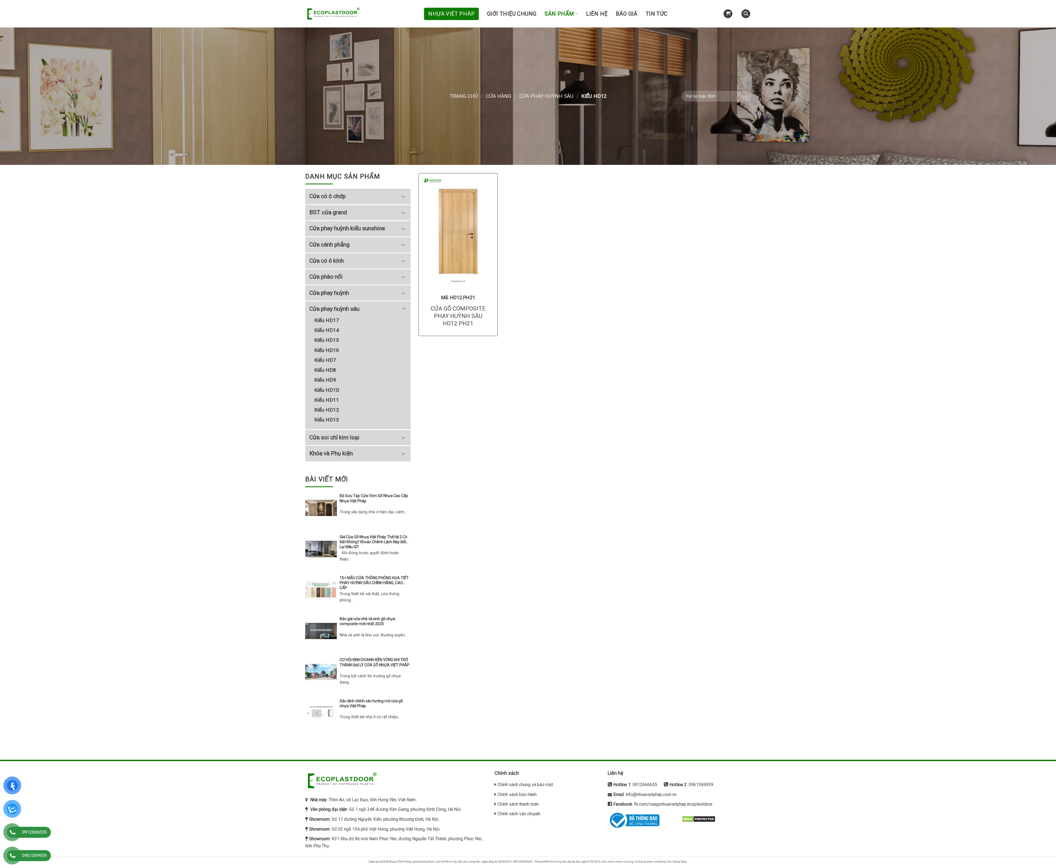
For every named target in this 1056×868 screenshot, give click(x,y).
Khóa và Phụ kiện (331, 453)
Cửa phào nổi (326, 276)
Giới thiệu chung (511, 13)
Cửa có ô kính (326, 260)
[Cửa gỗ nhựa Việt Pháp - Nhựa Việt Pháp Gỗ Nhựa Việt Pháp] (332, 14)
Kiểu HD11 (326, 400)
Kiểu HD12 (326, 410)
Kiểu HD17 (326, 320)
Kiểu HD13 (326, 420)
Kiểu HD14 (326, 330)
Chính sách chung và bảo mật (525, 784)
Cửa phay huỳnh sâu (546, 96)
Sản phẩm (559, 13)
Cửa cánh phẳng (329, 244)
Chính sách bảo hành (517, 794)
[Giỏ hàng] (728, 13)
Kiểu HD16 (326, 350)
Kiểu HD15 (326, 340)
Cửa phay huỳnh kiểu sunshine (347, 228)
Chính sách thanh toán (518, 804)
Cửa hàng (498, 96)
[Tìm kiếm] (745, 13)
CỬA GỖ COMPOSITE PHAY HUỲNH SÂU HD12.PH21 (458, 316)
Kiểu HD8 (325, 370)
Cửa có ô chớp (327, 196)
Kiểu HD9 (325, 380)
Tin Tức (657, 13)
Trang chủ (464, 96)
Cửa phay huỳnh (329, 293)
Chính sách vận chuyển (518, 813)
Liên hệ (596, 13)
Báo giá (626, 13)
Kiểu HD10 (326, 390)
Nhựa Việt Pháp (451, 13)
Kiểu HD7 (325, 360)
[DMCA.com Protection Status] (698, 818)
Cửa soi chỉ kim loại (334, 437)
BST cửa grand (328, 212)
